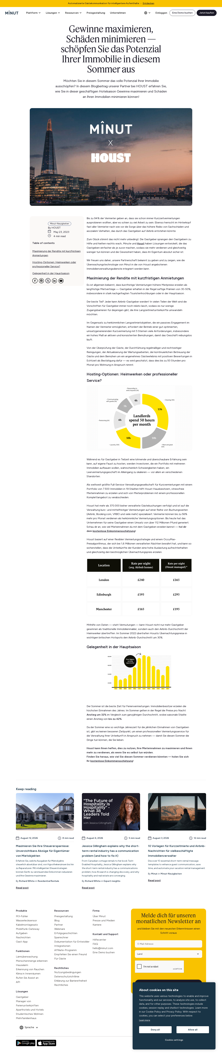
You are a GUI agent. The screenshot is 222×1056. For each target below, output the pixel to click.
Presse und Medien (104, 920)
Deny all (155, 1029)
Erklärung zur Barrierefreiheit (70, 980)
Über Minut (99, 916)
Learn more (144, 1020)
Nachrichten (23, 937)
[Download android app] (25, 1043)
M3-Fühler (22, 916)
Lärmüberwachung (27, 956)
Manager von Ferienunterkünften (27, 1003)
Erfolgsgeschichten (65, 933)
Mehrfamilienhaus (26, 1018)
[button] (33, 13)
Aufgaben (21, 933)
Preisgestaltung (96, 12)
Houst (140, 243)
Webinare (59, 928)
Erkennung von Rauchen (30, 969)
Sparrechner (61, 937)
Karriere (97, 924)
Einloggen (161, 12)
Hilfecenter (99, 939)
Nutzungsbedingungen (67, 972)
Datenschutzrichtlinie (66, 976)
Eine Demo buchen (182, 12)
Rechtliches (61, 968)
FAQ (95, 943)
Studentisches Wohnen (29, 1013)
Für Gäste (60, 958)
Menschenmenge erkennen (32, 960)
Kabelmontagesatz (27, 924)
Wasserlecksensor (26, 920)
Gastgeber (22, 997)
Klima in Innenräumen (28, 973)
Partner (58, 924)
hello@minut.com (103, 948)
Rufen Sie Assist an (27, 977)
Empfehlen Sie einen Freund (70, 954)
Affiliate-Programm (65, 950)
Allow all (193, 1029)
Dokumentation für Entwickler (71, 941)
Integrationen (62, 945)
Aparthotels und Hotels (30, 1009)
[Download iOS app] (46, 1043)
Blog (56, 920)
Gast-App (22, 941)
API (18, 982)
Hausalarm (22, 965)
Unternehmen (118, 12)
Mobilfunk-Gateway (27, 928)
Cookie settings (174, 1040)
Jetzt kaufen (206, 12)
